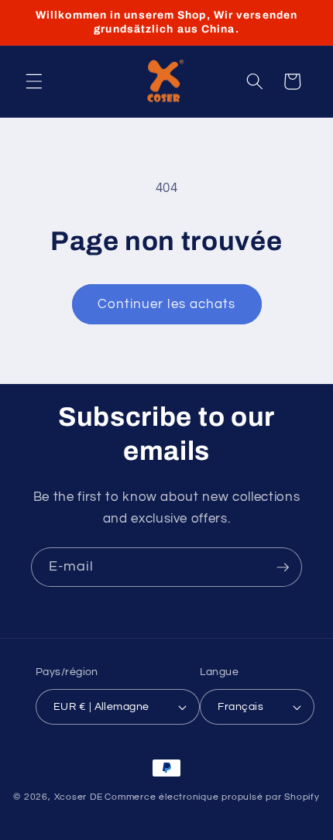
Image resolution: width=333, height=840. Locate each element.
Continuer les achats (167, 303)
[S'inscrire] (282, 567)
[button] (34, 81)
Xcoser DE (78, 797)
